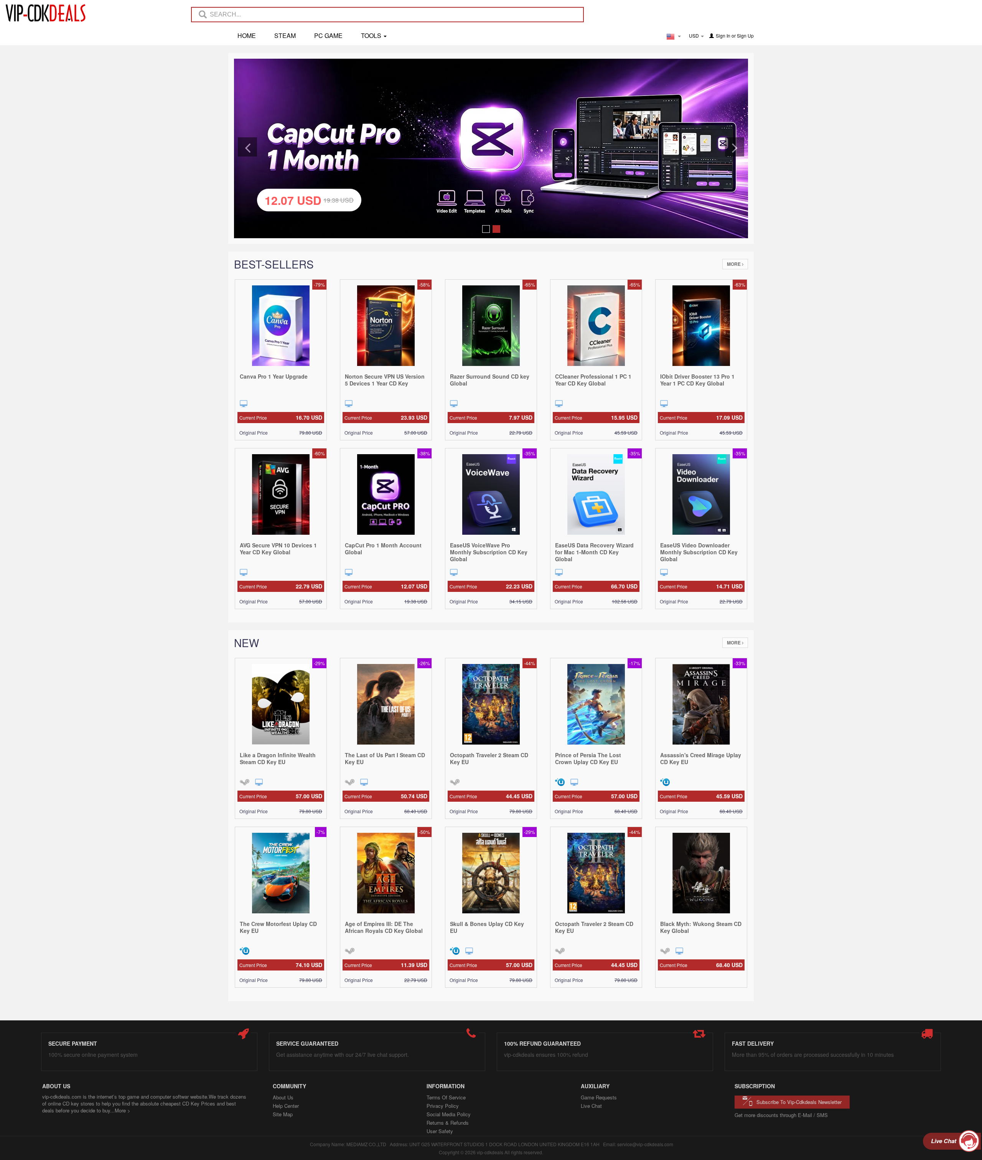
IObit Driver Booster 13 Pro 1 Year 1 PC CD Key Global (697, 380)
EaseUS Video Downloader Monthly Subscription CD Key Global (699, 552)
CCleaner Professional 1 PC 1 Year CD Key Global (593, 380)
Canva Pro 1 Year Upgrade (274, 376)
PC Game (328, 35)
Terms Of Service (446, 1097)
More (734, 263)
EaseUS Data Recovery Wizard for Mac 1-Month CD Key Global (594, 552)
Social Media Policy (449, 1114)
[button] (247, 147)
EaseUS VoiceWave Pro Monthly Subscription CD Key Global (488, 552)
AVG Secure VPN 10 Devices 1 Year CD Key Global (278, 548)
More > (122, 1110)
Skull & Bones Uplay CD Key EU (487, 927)
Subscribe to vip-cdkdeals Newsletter (799, 1102)
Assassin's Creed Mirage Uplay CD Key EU (700, 758)
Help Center (286, 1105)
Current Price (280, 417)
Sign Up (745, 35)
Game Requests (599, 1097)
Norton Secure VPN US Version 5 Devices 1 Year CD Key (385, 380)
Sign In (723, 35)
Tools (372, 35)
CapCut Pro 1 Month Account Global (383, 548)
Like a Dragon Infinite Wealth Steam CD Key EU (278, 758)
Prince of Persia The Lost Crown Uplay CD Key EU (588, 758)
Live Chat (591, 1105)
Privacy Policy (443, 1105)
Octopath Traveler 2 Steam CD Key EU (489, 758)
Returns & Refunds (448, 1122)
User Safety (440, 1131)
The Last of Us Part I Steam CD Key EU (385, 758)
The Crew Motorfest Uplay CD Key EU (278, 927)
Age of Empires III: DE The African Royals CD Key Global (384, 927)
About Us (283, 1097)
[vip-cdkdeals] (43, 12)
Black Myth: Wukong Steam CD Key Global (700, 927)
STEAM (285, 35)
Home (246, 35)
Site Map (283, 1114)
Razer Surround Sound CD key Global (489, 380)
